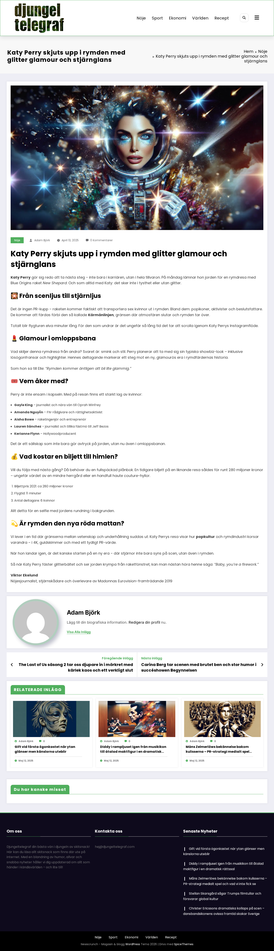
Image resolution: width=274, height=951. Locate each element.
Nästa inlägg (151, 658)
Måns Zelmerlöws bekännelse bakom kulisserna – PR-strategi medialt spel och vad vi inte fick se (217, 749)
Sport (157, 18)
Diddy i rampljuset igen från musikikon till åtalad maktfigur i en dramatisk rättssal (133, 749)
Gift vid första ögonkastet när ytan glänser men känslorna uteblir (45, 749)
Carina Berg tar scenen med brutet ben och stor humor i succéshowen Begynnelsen (198, 667)
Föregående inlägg (117, 658)
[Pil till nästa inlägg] (262, 665)
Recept (221, 18)
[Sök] (244, 17)
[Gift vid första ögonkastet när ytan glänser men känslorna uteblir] (51, 719)
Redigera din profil (144, 622)
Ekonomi (177, 18)
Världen (200, 18)
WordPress (132, 944)
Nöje (141, 18)
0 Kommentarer (101, 240)
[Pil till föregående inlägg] (12, 665)
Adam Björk (42, 240)
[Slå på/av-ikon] (256, 18)
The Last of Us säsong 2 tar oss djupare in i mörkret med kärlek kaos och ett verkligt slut (76, 667)
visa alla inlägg (79, 632)
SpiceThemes (183, 944)
